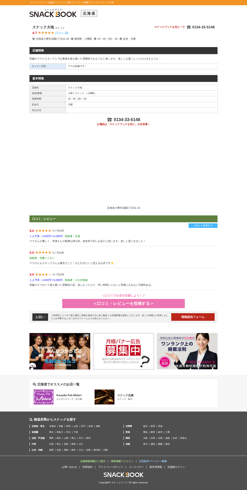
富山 (73, 438)
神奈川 (60, 432)
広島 (51, 444)
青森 (61, 426)
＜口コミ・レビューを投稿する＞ (123, 303)
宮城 (90, 426)
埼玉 (68, 432)
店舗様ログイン (176, 466)
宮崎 (88, 450)
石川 (81, 438)
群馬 (153, 426)
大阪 (145, 438)
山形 (76, 426)
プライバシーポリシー (110, 466)
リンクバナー (136, 466)
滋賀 (167, 438)
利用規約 (87, 466)
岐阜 (160, 432)
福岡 (51, 450)
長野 (51, 438)
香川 (145, 444)
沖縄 (105, 450)
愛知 (145, 432)
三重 (167, 432)
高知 (167, 444)
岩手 (83, 426)
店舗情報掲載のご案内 (93, 461)
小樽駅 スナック (90, 2)
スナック (80, 93)
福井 (88, 438)
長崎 (66, 450)
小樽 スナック (73, 2)
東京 (51, 432)
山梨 (66, 438)
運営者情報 (155, 466)
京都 (160, 438)
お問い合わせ (69, 466)
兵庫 (153, 438)
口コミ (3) (61, 32)
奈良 (175, 438)
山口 (81, 444)
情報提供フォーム (193, 316)
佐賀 (59, 450)
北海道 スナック (56, 2)
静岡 (153, 432)
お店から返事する (203, 225)
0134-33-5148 (203, 27)
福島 (98, 426)
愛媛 (160, 444)
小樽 (70, 93)
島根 (73, 444)
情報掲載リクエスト (122, 461)
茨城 (160, 426)
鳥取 (66, 444)
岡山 (59, 444)
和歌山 (183, 438)
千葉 (76, 432)
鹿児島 (97, 450)
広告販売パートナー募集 (153, 461)
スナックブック (37, 2)
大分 (81, 450)
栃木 (145, 426)
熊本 (73, 450)
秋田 (68, 426)
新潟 (59, 438)
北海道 (52, 426)
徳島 (153, 444)
